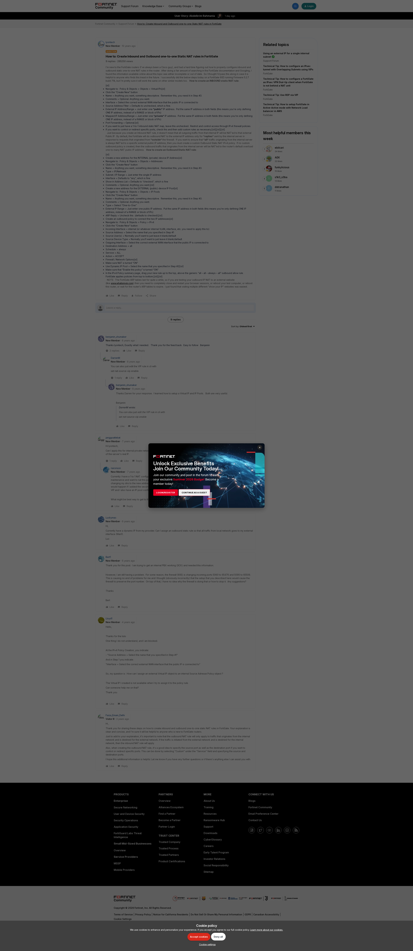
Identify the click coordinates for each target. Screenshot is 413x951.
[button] (206, 944)
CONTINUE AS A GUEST (194, 492)
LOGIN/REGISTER (165, 492)
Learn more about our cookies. (266, 929)
